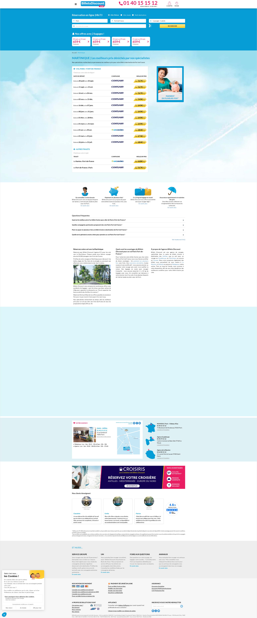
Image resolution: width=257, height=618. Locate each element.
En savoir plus (76, 574)
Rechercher (172, 26)
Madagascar (176, 264)
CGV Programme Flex (158, 590)
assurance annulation (136, 263)
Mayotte (161, 264)
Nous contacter (76, 609)
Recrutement (76, 607)
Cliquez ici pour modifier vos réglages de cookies (122, 611)
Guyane (155, 260)
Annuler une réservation (115, 590)
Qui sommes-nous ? (77, 605)
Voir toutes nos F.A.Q (178, 239)
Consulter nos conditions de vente (81, 594)
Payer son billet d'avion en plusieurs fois (83, 596)
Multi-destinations (140, 15)
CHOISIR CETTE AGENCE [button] (163, 429)
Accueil (74, 52)
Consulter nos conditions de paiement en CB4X (85, 592)
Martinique (172, 258)
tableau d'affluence (123, 605)
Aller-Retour (115, 15)
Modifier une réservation (115, 588)
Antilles (165, 256)
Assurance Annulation (158, 586)
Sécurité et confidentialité (115, 592)
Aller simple (127, 15)
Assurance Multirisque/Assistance (161, 588)
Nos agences (75, 611)
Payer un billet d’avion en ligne (116, 586)
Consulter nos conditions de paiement (82, 590)
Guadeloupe (162, 258)
